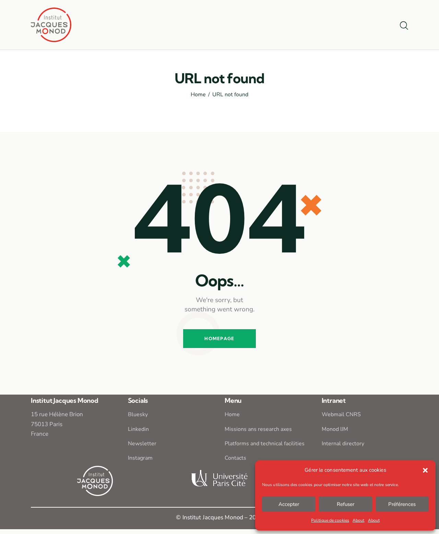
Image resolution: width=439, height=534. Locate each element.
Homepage (219, 338)
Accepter (288, 504)
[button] (425, 470)
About (359, 520)
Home (198, 94)
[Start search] (404, 26)
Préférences (402, 504)
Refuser (345, 504)
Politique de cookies (330, 520)
